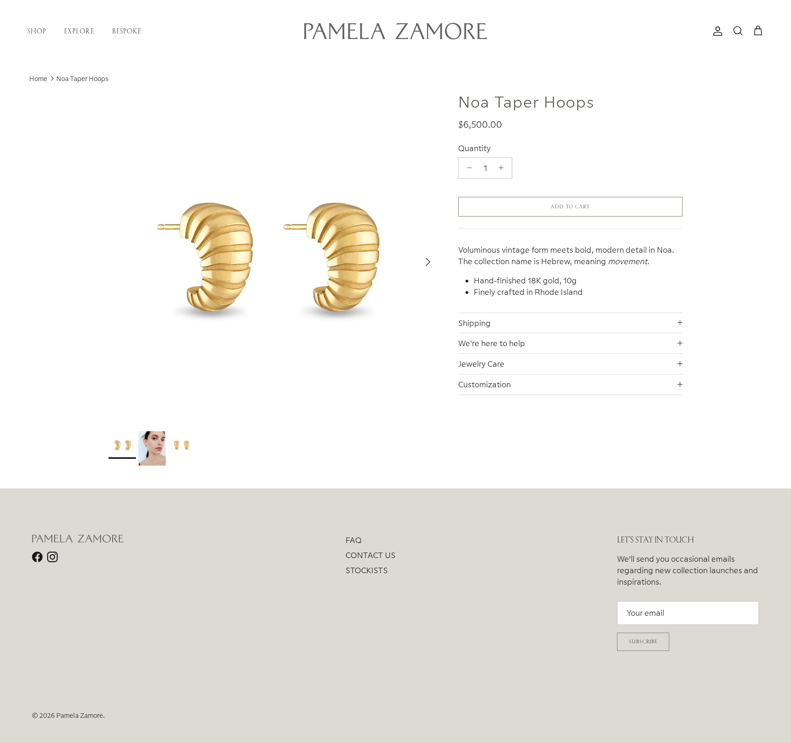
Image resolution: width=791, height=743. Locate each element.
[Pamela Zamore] (395, 31)
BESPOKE (126, 31)
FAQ (354, 540)
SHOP (36, 31)
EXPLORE (79, 31)
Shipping (474, 323)
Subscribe (643, 641)
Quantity (474, 148)
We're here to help (491, 343)
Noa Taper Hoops (82, 78)
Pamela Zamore (79, 715)
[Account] (716, 31)
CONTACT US (371, 555)
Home (38, 78)
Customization (484, 384)
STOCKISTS (367, 570)
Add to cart (570, 206)
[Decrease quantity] (467, 168)
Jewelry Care (481, 364)
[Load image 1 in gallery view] (273, 257)
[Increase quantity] (503, 168)
